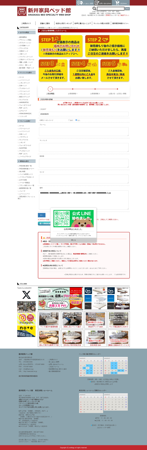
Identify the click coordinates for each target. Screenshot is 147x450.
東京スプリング (24, 97)
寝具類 (42, 156)
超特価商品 (23, 37)
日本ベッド (23, 85)
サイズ (42, 172)
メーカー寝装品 (24, 182)
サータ (21, 77)
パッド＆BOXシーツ (26, 174)
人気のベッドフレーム (26, 59)
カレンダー (114, 15)
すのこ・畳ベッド (25, 65)
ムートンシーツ (24, 194)
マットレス (43, 140)
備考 (41, 188)
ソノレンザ (23, 116)
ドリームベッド (24, 91)
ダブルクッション (25, 42)
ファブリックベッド (26, 56)
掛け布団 (22, 171)
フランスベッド (24, 94)
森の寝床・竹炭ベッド (26, 68)
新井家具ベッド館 (26, 354)
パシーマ (22, 191)
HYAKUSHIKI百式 (25, 113)
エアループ (23, 111)
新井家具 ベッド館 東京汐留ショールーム (35, 390)
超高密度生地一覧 (25, 188)
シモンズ (22, 142)
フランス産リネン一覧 (26, 185)
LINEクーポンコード (46, 120)
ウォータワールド (25, 105)
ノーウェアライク (25, 156)
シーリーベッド (24, 80)
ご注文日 (43, 109)
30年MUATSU (24, 102)
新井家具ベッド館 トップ (46, 27)
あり (71, 120)
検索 (127, 9)
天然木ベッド (23, 51)
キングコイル (23, 99)
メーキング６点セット (26, 177)
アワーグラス (23, 48)
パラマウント (23, 137)
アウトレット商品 (25, 40)
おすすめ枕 (23, 180)
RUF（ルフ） (23, 108)
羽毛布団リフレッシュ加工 (26, 197)
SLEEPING (23, 148)
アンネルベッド (24, 88)
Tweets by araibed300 (24, 288)
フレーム (43, 124)
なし (78, 120)
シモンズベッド (24, 83)
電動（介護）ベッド (26, 62)
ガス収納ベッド (24, 45)
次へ (41, 215)
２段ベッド (23, 54)
